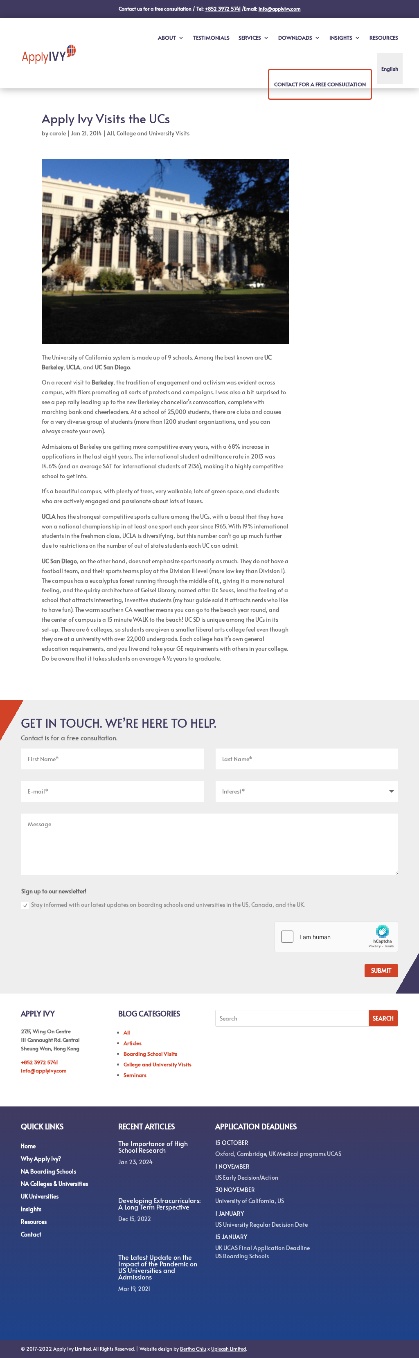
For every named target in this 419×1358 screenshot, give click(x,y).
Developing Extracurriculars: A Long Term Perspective (159, 1203)
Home (28, 1146)
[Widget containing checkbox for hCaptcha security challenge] (336, 936)
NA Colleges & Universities (54, 1183)
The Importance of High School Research (153, 1146)
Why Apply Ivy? (41, 1158)
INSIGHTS (340, 37)
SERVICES (250, 37)
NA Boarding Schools (48, 1171)
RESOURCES (383, 37)
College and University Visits (153, 133)
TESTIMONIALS (211, 37)
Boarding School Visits (150, 1053)
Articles (133, 1043)
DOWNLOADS (295, 37)
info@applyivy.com (44, 1070)
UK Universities (40, 1196)
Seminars (135, 1075)
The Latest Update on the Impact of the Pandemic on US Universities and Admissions (157, 1266)
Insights (31, 1209)
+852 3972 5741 (39, 1062)
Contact (31, 1234)
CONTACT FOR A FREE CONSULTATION (320, 84)
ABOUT (167, 37)
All (110, 133)
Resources (34, 1221)
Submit (381, 970)
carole (58, 133)
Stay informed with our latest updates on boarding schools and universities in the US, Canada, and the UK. (168, 904)
